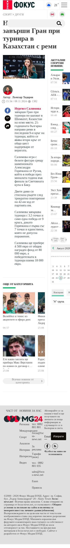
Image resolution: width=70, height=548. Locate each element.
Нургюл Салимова (28, 108)
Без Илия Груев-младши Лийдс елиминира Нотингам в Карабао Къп (56, 175)
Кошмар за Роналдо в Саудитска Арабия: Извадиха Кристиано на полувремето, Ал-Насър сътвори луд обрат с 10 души (56, 208)
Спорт (23, 437)
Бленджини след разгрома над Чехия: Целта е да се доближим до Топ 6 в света (56, 126)
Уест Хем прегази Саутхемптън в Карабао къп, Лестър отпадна (56, 192)
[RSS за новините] (55, 446)
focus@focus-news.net (38, 436)
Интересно (25, 456)
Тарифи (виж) (36, 456)
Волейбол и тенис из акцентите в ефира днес (17, 318)
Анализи (24, 443)
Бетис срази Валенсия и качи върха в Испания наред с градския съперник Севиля (56, 142)
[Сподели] (7, 126)
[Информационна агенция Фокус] (47, 446)
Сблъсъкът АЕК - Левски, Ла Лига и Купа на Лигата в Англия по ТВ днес (56, 93)
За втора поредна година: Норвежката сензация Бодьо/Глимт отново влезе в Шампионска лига (56, 159)
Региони (24, 424)
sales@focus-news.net (38, 473)
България (24, 418)
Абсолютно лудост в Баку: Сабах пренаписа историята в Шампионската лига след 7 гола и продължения (56, 225)
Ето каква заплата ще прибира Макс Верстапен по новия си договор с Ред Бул (17, 363)
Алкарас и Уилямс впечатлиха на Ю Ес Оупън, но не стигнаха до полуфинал (56, 77)
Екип (35, 481)
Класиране (58, 292)
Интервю (24, 449)
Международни (25, 430)
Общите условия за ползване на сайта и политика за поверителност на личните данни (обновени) (32, 507)
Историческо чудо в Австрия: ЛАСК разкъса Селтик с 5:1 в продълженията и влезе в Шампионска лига (56, 110)
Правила (37, 487)
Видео (23, 462)
